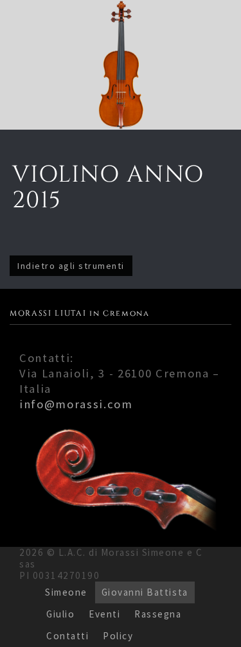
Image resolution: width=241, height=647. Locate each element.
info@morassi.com (76, 404)
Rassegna (157, 614)
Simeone (66, 592)
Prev (219, 64)
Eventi (104, 614)
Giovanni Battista (145, 592)
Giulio (60, 614)
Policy (118, 636)
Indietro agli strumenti (71, 266)
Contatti (67, 636)
